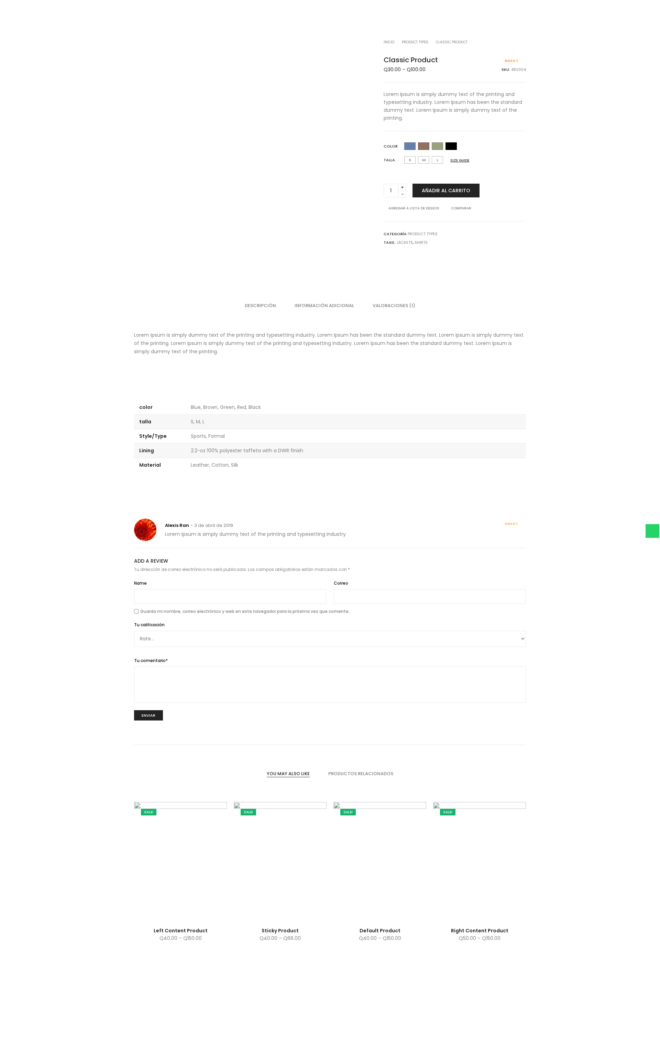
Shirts (421, 242)
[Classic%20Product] (500, 233)
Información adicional (324, 305)
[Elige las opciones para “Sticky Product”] (257, 914)
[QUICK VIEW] (203, 914)
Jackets (404, 242)
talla (389, 160)
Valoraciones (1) (394, 305)
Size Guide (459, 160)
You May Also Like (288, 773)
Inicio (389, 42)
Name (140, 583)
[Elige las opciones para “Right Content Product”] (456, 914)
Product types (415, 42)
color (391, 146)
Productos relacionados (360, 773)
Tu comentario (151, 660)
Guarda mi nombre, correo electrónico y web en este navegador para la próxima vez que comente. (245, 611)
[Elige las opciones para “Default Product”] (356, 914)
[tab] (260, 305)
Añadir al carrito (446, 190)
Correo (341, 583)
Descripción (260, 305)
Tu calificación (149, 625)
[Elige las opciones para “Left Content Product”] (157, 914)
